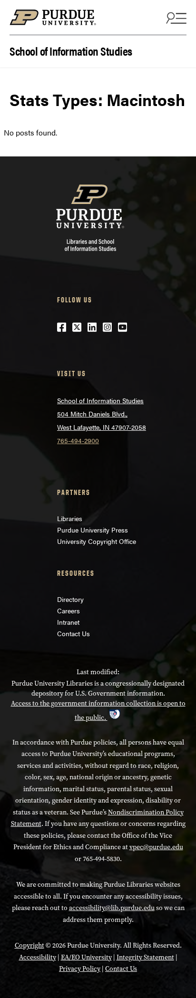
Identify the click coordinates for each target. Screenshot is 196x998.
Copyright (29, 945)
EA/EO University (86, 957)
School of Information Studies (71, 50)
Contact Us (73, 633)
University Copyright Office (96, 541)
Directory (70, 599)
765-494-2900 (78, 440)
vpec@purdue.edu (156, 847)
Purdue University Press (92, 529)
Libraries (69, 518)
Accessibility (37, 957)
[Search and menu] (175, 17)
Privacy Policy (79, 968)
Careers (68, 610)
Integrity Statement (145, 957)
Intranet (68, 622)
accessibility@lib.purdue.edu (112, 907)
